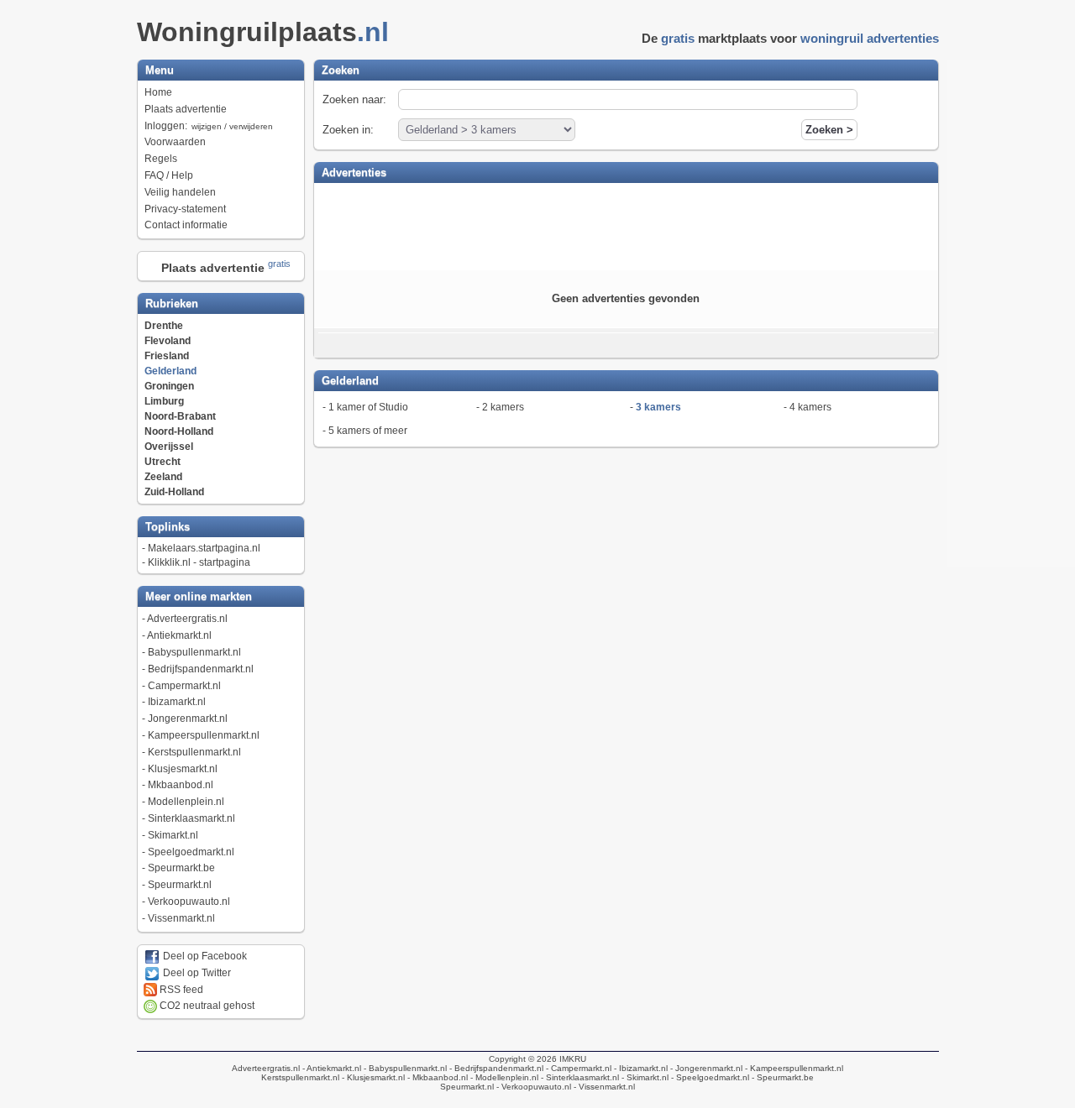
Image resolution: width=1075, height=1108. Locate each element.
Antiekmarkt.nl (179, 635)
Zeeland (163, 477)
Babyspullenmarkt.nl (194, 652)
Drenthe (163, 326)
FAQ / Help (168, 175)
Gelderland (170, 371)
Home (158, 92)
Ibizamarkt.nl (177, 702)
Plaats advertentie (185, 109)
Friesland (166, 356)
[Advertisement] (625, 225)
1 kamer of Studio (368, 407)
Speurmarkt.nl (180, 885)
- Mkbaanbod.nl (436, 1077)
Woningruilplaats (263, 32)
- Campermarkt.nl (577, 1068)
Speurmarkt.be (181, 868)
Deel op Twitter (195, 973)
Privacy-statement (185, 209)
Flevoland (167, 341)
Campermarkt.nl (184, 686)
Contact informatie (186, 225)
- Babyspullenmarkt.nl (404, 1068)
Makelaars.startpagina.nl (204, 548)
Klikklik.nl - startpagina (199, 562)
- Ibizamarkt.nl (639, 1068)
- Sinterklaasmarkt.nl (578, 1077)
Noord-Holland (178, 431)
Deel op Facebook (203, 956)
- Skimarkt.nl (644, 1077)
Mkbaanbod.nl (180, 785)
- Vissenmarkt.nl (603, 1086)
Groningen (169, 386)
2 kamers (503, 407)
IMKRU (572, 1059)
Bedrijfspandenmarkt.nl (201, 669)
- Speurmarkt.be (781, 1077)
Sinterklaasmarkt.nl (191, 818)
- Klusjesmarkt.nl (372, 1077)
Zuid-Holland (174, 492)
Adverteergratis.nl (187, 619)
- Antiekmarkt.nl (330, 1068)
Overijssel (168, 446)
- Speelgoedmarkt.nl (709, 1077)
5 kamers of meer (367, 430)
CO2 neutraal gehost (205, 1005)
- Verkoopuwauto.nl (532, 1086)
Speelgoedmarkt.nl (191, 852)
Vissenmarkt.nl (181, 918)
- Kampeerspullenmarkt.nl (792, 1068)
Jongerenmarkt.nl (188, 718)
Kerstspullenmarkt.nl (194, 752)
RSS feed (180, 990)
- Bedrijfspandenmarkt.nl (495, 1068)
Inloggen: (208, 126)
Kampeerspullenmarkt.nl (204, 735)
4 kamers (810, 407)
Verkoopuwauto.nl (189, 901)
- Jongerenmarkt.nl (705, 1068)
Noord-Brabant (180, 416)
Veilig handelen (180, 192)
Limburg (164, 401)
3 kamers (658, 407)
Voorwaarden (175, 142)
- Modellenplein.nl (503, 1077)
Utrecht (162, 462)
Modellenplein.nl (186, 801)
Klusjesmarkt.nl (183, 769)
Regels (160, 159)
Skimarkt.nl (173, 835)
